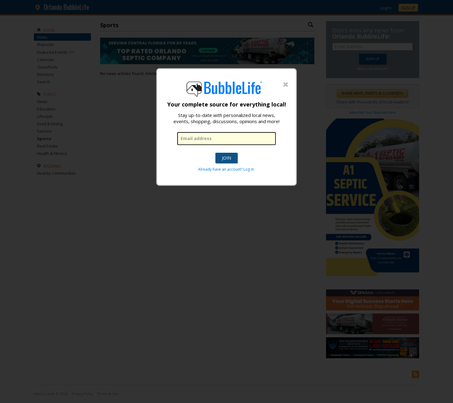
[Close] (285, 85)
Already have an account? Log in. (226, 169)
